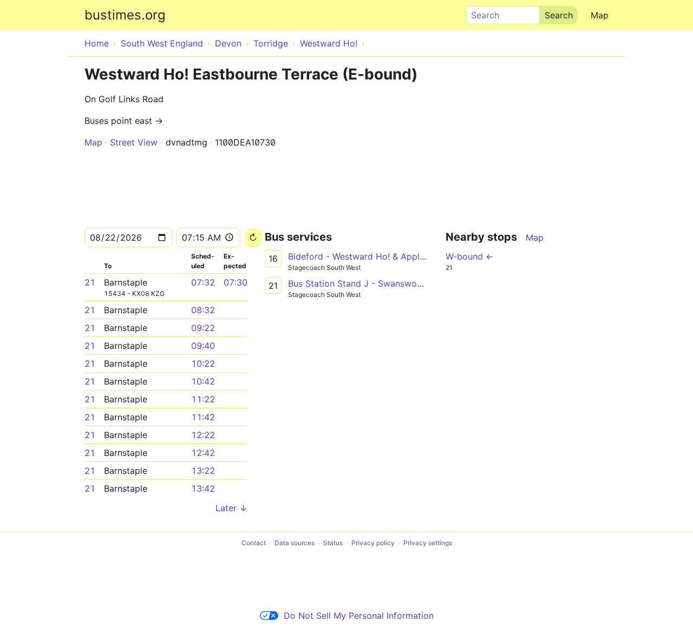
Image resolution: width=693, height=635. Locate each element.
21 (89, 282)
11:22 (203, 399)
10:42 (203, 381)
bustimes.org (125, 15)
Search (480, 12)
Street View (134, 142)
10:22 (203, 363)
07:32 (203, 282)
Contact (253, 543)
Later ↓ (231, 507)
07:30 (235, 282)
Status (333, 543)
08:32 (203, 310)
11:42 (203, 417)
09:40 (203, 345)
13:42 (203, 488)
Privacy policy (373, 543)
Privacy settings (427, 543)
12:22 (203, 434)
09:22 (203, 327)
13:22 (203, 470)
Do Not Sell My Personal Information (359, 615)
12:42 (203, 452)
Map (600, 15)
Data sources (294, 543)
